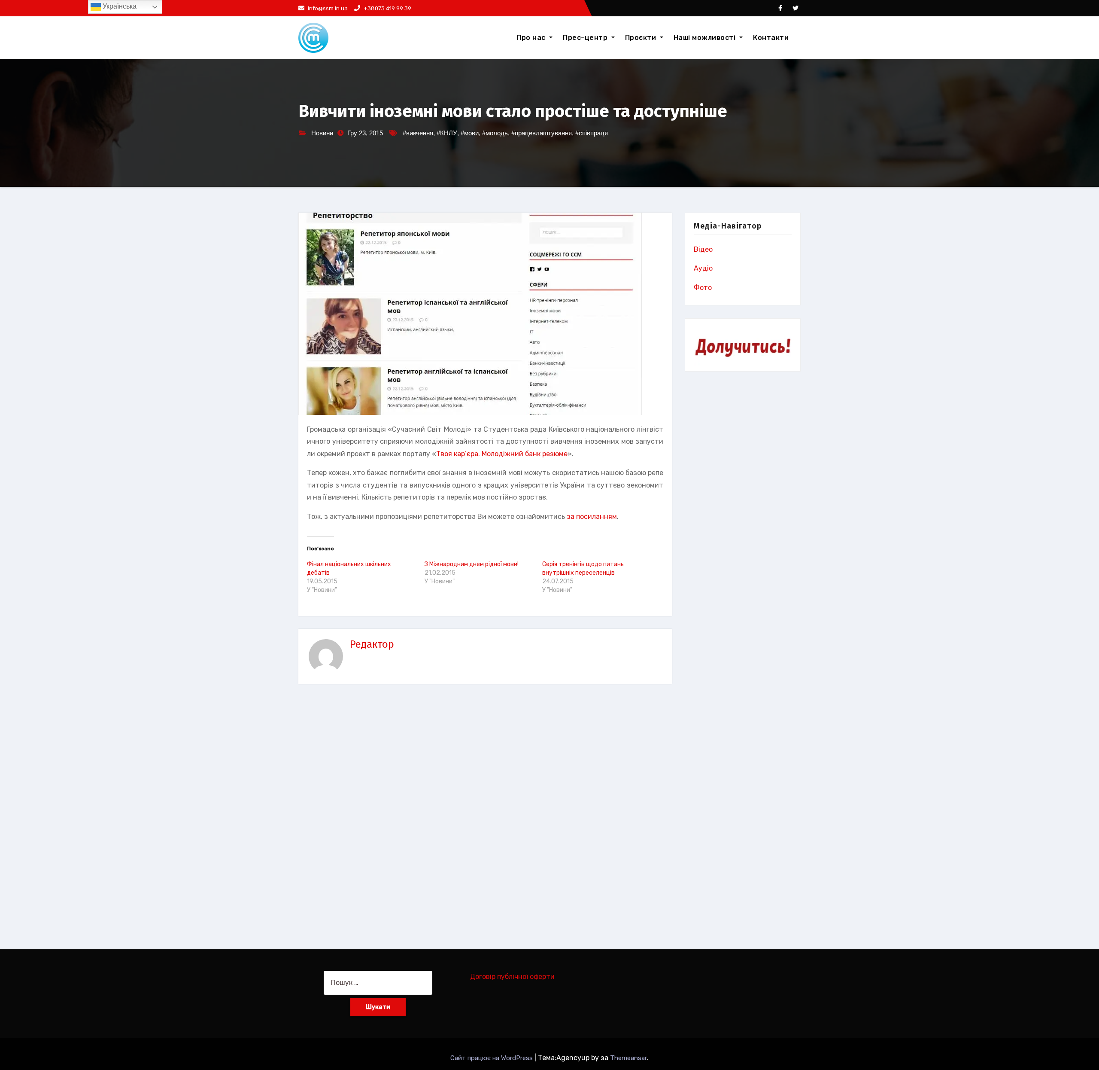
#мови (470, 133)
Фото (703, 288)
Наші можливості (706, 38)
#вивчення (418, 133)
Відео (703, 249)
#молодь (495, 133)
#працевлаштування (541, 133)
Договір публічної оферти (512, 976)
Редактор (372, 644)
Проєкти (641, 38)
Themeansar (628, 1058)
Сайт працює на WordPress (492, 1058)
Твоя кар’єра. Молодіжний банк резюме (502, 454)
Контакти (771, 38)
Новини (322, 133)
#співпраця (591, 133)
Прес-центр (586, 38)
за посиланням (592, 516)
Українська (119, 6)
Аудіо (703, 268)
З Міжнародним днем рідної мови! (472, 564)
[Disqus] (485, 811)
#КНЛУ (447, 133)
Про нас (531, 38)
